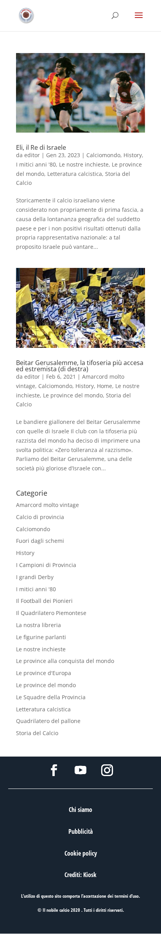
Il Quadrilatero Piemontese (51, 613)
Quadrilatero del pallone (48, 721)
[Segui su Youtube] (80, 770)
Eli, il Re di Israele (41, 147)
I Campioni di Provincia (46, 565)
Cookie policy (80, 853)
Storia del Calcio (37, 733)
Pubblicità (80, 831)
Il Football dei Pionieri (44, 600)
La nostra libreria (38, 625)
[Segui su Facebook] (54, 770)
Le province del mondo (73, 395)
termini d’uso (126, 896)
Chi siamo (80, 809)
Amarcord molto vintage (47, 505)
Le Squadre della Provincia (51, 697)
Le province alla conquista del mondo (65, 661)
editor (32, 155)
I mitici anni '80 (36, 164)
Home (104, 386)
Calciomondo (103, 155)
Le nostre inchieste (84, 164)
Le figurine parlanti (41, 637)
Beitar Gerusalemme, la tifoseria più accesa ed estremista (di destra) (79, 365)
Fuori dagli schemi (40, 540)
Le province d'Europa (43, 673)
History (132, 155)
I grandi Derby (35, 577)
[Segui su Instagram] (107, 770)
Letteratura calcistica (74, 173)
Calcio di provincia (40, 517)
